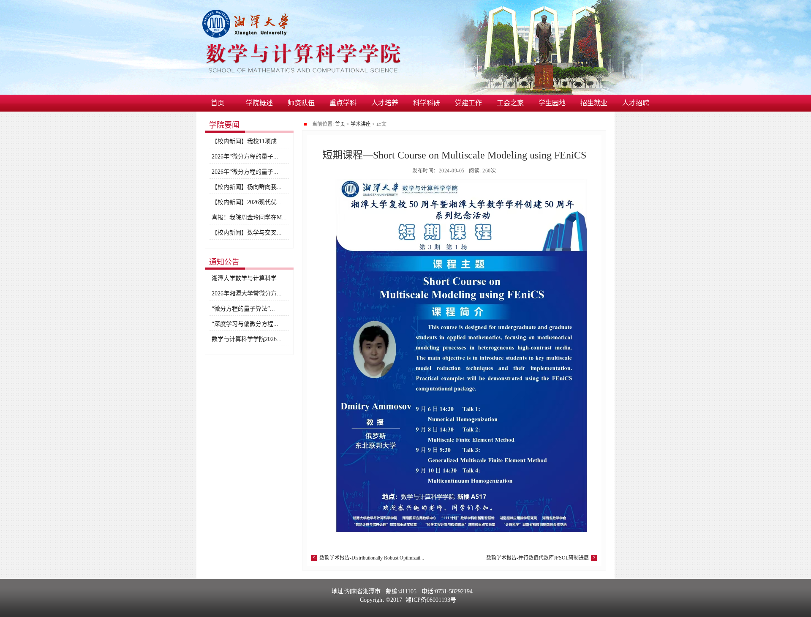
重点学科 (343, 102)
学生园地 (552, 102)
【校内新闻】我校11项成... (247, 141)
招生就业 (593, 102)
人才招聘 (635, 102)
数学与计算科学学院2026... (247, 339)
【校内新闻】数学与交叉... (247, 232)
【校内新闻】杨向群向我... (247, 187)
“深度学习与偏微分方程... (245, 324)
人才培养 (384, 102)
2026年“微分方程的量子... (245, 156)
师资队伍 (301, 102)
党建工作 (468, 102)
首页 (217, 102)
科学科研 (426, 102)
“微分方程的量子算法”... (243, 309)
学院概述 (259, 102)
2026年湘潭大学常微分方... (247, 293)
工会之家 (510, 102)
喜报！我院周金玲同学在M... (249, 217)
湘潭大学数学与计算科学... (247, 278)
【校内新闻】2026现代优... (247, 202)
